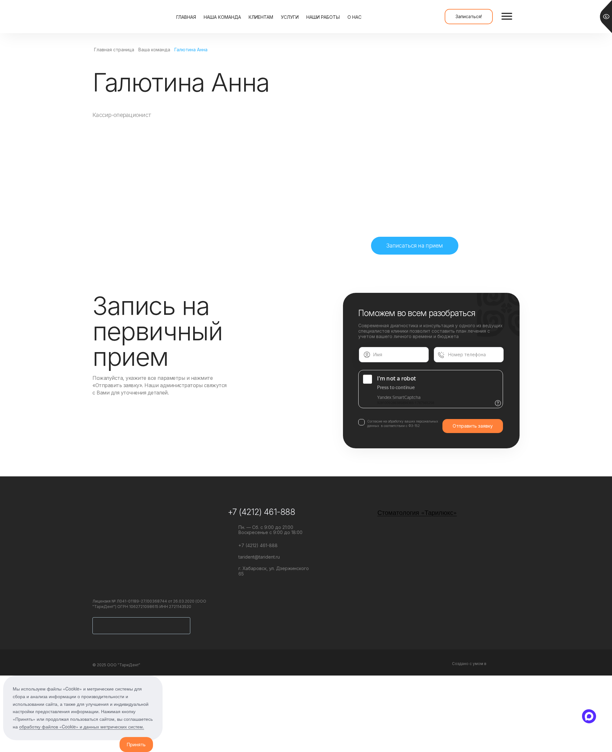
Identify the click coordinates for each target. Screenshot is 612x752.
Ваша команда (154, 49)
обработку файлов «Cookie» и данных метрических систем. (81, 726)
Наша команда (222, 17)
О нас (354, 17)
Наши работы (323, 17)
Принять (136, 744)
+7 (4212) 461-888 (261, 512)
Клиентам (261, 17)
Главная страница (114, 49)
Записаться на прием (414, 245)
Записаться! (468, 16)
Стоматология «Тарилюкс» (417, 512)
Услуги (290, 17)
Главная (186, 17)
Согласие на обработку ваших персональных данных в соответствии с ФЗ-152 (402, 423)
